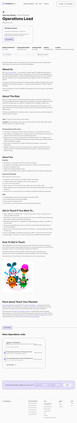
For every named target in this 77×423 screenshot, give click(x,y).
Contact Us (46, 3)
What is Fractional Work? (29, 3)
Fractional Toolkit (47, 408)
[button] (4, 353)
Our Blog (45, 415)
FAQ (44, 413)
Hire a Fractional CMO (32, 405)
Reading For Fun (45, 315)
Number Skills (22, 316)
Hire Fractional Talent (32, 414)
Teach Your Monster (11, 72)
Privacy (72, 403)
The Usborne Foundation (28, 305)
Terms (72, 405)
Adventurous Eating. (34, 316)
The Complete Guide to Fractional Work (48, 404)
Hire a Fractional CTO (32, 407)
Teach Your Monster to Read (21, 311)
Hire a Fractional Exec (32, 403)
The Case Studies (47, 411)
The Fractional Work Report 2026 (50, 417)
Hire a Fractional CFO (32, 409)
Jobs (36, 3)
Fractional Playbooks (47, 406)
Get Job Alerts (9, 39)
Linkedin (61, 406)
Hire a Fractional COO (32, 412)
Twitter (60, 404)
